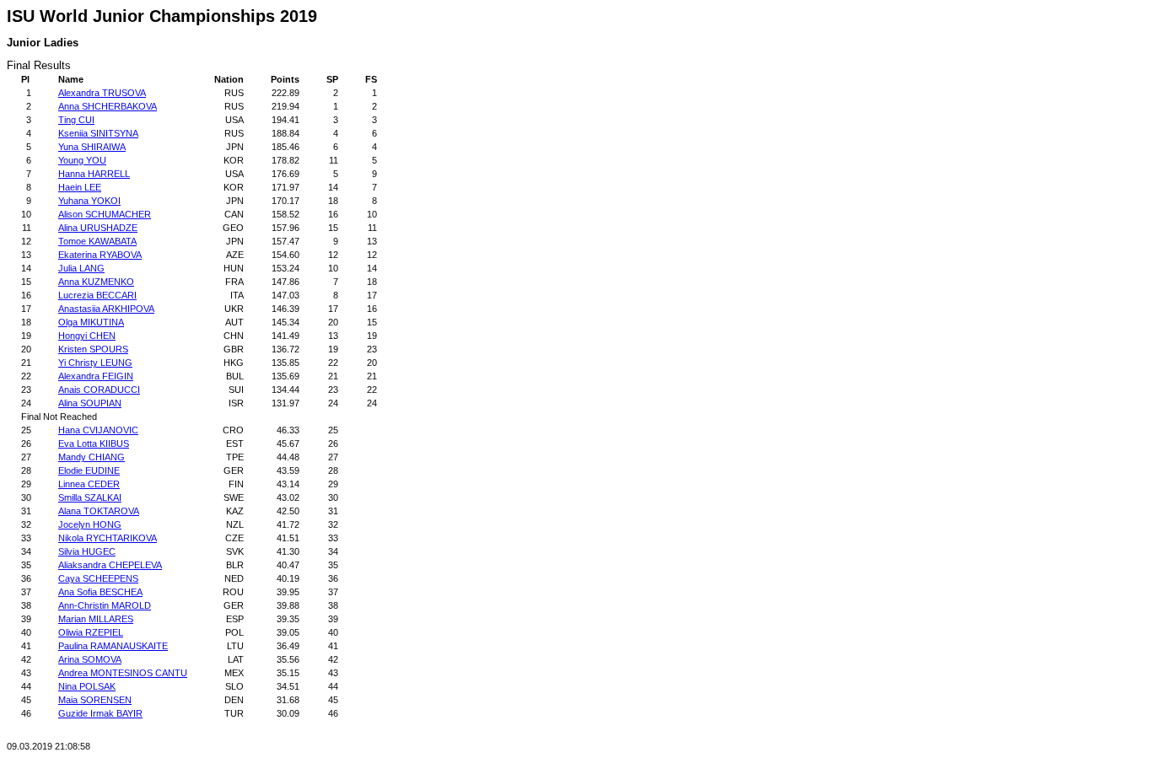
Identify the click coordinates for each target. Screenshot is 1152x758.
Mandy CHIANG (91, 457)
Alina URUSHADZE (97, 228)
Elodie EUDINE (89, 470)
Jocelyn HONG (89, 524)
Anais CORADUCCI (99, 389)
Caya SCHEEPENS (98, 578)
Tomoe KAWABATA (97, 241)
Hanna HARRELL (94, 174)
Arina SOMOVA (89, 659)
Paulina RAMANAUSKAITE (113, 646)
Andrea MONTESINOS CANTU (122, 673)
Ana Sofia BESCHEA (100, 592)
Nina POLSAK (87, 686)
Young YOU (82, 160)
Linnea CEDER (89, 484)
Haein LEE (79, 187)
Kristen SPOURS (93, 349)
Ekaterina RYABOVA (100, 255)
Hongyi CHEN (87, 336)
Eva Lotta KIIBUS (93, 443)
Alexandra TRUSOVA (102, 93)
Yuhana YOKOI (89, 201)
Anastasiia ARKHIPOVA (106, 309)
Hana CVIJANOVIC (98, 430)
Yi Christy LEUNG (95, 362)
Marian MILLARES (95, 619)
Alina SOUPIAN (89, 403)
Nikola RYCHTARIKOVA (107, 538)
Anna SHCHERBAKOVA (107, 106)
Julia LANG (81, 268)
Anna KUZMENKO (96, 282)
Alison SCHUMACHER (104, 214)
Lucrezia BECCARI (97, 295)
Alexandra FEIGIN (95, 376)
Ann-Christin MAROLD (104, 605)
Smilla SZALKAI (89, 497)
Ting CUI (76, 120)
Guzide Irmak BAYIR (100, 713)
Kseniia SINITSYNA (98, 133)
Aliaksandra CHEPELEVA (110, 565)
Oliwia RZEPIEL (90, 632)
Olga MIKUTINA (91, 322)
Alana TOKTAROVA (98, 511)
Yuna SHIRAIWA (92, 147)
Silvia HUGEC (87, 551)
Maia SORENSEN (95, 700)
